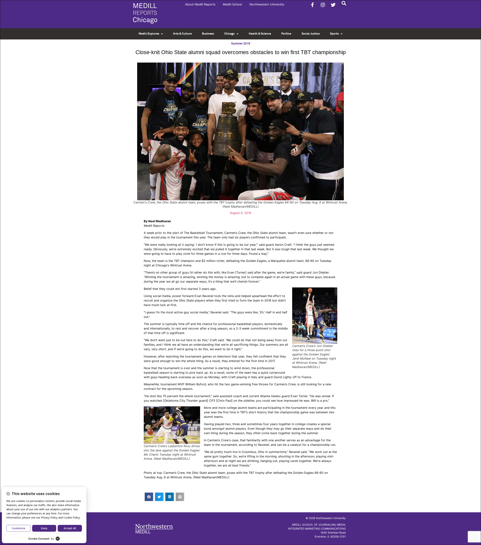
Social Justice (311, 33)
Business (208, 33)
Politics (286, 33)
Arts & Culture (182, 33)
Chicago (229, 33)
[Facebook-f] (312, 4)
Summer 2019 (240, 43)
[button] (344, 3)
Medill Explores (149, 33)
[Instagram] (322, 4)
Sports (334, 33)
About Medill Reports (200, 4)
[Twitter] (333, 4)
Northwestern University (267, 4)
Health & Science (260, 33)
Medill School (232, 4)
